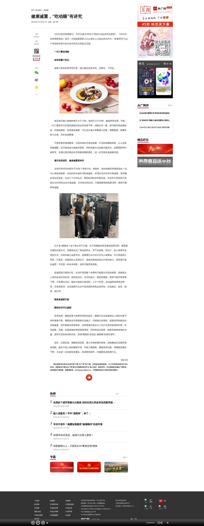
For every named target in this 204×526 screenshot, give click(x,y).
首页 (32, 10)
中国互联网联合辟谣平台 (123, 503)
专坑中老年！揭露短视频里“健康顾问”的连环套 (78, 424)
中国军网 (68, 511)
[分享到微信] (36, 72)
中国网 (36, 508)
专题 (53, 457)
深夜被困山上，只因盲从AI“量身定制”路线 (75, 445)
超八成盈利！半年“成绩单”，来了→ (72, 413)
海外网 (36, 519)
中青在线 (68, 508)
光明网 (67, 500)
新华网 (36, 504)
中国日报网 (38, 515)
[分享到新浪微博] (36, 79)
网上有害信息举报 (121, 500)
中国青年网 (54, 504)
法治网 (67, 515)
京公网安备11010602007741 (102, 509)
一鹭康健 (45, 10)
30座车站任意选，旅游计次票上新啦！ (73, 435)
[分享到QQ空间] (36, 87)
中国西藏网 (54, 515)
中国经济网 (54, 508)
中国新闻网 (69, 504)
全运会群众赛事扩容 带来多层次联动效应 (154, 113)
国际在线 (37, 511)
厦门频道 (38, 10)
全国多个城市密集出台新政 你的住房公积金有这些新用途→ (84, 402)
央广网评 (143, 105)
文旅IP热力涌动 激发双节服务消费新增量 (154, 127)
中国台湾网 (54, 511)
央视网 (52, 500)
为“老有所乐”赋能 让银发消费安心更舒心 (154, 120)
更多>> (125, 457)
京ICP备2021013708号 (87, 509)
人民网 (36, 500)
